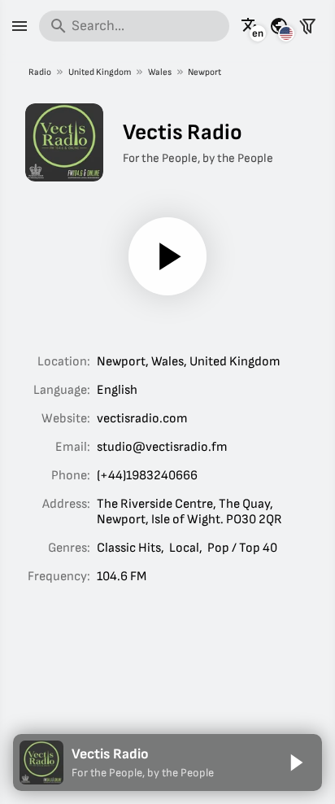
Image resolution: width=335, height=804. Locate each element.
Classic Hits (129, 548)
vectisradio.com (142, 418)
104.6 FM (121, 576)
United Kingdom (99, 72)
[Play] (167, 256)
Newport (204, 72)
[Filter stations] (307, 26)
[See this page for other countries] (278, 26)
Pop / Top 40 (242, 548)
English (117, 390)
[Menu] (19, 26)
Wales (160, 72)
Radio (39, 72)
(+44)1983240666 (147, 475)
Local (184, 548)
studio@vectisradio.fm (162, 447)
